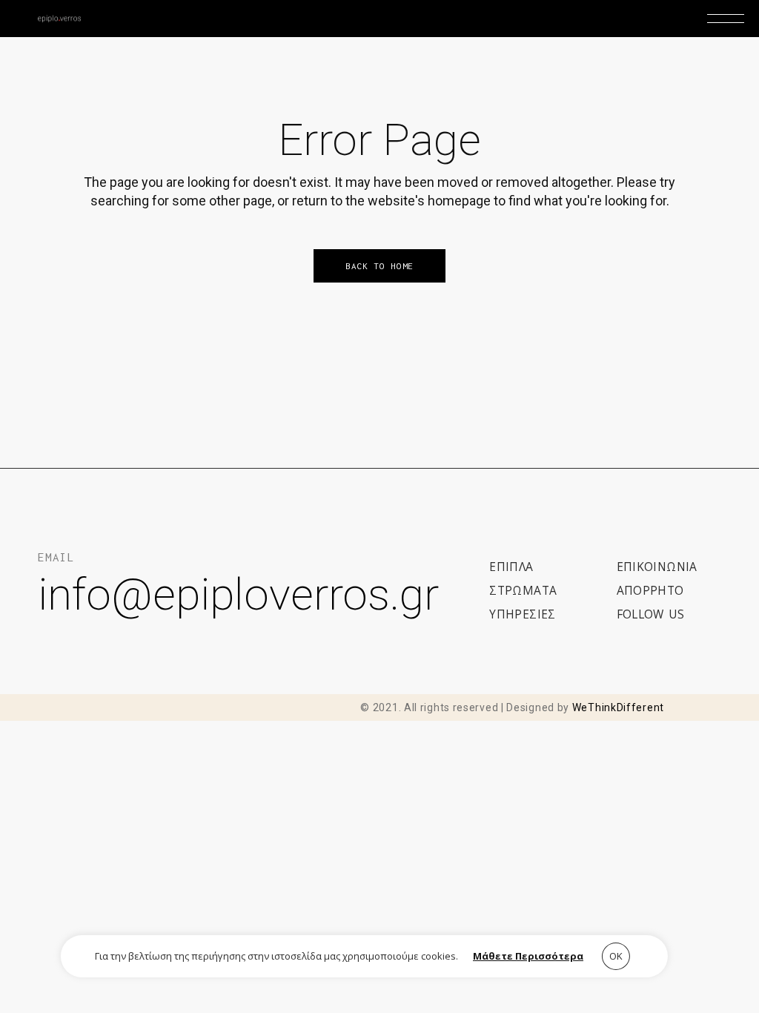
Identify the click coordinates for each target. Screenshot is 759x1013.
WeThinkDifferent (618, 707)
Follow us (651, 614)
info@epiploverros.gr (238, 594)
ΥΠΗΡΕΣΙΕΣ (522, 614)
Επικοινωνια (657, 566)
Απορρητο (650, 590)
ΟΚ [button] (616, 956)
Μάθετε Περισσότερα (528, 956)
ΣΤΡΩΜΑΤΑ (523, 590)
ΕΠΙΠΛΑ (511, 566)
